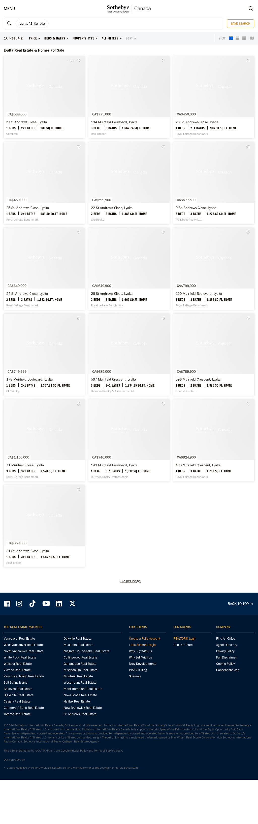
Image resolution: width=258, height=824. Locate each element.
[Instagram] (20, 603)
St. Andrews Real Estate (80, 714)
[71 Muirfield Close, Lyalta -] (44, 440)
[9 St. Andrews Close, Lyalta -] (213, 183)
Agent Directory (226, 645)
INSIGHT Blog (138, 670)
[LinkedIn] (59, 603)
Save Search (240, 23)
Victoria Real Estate (17, 670)
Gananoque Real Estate (80, 664)
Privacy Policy (225, 651)
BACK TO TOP (239, 603)
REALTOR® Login (184, 638)
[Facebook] (8, 603)
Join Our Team (183, 645)
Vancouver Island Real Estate (24, 676)
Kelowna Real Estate (18, 689)
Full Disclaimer (226, 657)
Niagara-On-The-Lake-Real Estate (86, 651)
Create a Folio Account (144, 638)
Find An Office (225, 638)
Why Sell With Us (140, 657)
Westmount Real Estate (80, 682)
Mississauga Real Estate (81, 670)
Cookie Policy (225, 664)
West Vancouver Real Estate (23, 645)
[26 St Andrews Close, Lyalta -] (128, 269)
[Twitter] (72, 603)
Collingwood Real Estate (80, 657)
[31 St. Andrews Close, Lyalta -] (44, 526)
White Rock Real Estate (20, 657)
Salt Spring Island (15, 682)
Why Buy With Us (140, 651)
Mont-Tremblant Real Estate (83, 689)
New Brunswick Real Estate (83, 708)
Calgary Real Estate (17, 701)
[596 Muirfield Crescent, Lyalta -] (213, 355)
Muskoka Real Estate (78, 645)
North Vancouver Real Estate (24, 651)
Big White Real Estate (19, 695)
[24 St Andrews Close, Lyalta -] (44, 269)
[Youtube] (46, 603)
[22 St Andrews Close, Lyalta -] (128, 183)
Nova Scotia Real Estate (80, 695)
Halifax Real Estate (77, 701)
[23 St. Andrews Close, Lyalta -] (213, 97)
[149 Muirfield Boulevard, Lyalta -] (128, 440)
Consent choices (227, 670)
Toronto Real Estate (17, 714)
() (130, 581)
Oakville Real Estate (77, 638)
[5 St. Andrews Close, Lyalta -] (44, 97)
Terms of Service (104, 750)
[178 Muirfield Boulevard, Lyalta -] (44, 355)
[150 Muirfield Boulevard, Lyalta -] (213, 269)
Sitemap (135, 676)
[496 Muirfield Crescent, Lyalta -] (213, 440)
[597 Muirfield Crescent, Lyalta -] (128, 355)
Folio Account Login (142, 645)
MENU (9, 8)
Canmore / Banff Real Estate (24, 708)
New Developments (142, 664)
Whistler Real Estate (18, 664)
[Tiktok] (32, 603)
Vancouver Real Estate (19, 638)
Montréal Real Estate (78, 676)
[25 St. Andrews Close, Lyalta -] (44, 183)
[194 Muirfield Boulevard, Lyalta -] (128, 97)
